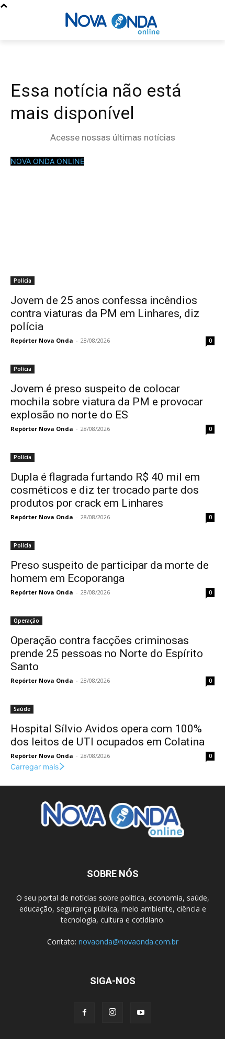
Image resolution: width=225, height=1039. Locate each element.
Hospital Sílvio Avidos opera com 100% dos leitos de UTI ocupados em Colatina (107, 735)
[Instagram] (112, 1012)
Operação (26, 620)
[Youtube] (140, 1012)
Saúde (22, 709)
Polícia (22, 280)
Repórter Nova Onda (41, 340)
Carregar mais (34, 766)
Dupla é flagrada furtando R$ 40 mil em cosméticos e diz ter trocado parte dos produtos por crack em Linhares (105, 490)
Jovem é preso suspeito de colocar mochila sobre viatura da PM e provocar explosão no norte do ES (106, 401)
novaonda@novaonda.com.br (128, 942)
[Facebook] (84, 1012)
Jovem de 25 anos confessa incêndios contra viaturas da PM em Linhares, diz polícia (104, 313)
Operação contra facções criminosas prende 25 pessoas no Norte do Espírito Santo (106, 653)
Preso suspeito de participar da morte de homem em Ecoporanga (109, 572)
